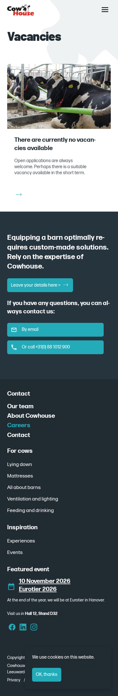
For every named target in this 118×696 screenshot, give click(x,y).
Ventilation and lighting (32, 499)
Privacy (13, 680)
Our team (20, 406)
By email (30, 329)
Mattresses (20, 476)
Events (15, 552)
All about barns (24, 487)
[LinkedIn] (23, 627)
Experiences (21, 541)
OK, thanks (46, 674)
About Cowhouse (31, 415)
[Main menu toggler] (105, 9)
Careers (18, 425)
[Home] (20, 10)
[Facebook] (12, 627)
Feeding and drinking (30, 510)
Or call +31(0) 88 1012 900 (46, 347)
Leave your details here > (36, 285)
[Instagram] (34, 627)
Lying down (19, 464)
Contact (18, 435)
